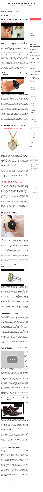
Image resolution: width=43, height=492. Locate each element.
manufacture (32, 172)
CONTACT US (10, 11)
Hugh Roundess (6, 22)
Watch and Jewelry (19, 22)
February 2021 (33, 112)
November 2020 (34, 119)
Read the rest (19, 68)
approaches (32, 152)
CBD (31, 156)
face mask (32, 164)
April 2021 (33, 107)
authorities (38, 152)
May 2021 (33, 105)
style (31, 183)
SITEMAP (16, 11)
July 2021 (32, 101)
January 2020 (33, 142)
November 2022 (34, 87)
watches (31, 190)
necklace (31, 174)
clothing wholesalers (34, 158)
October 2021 (33, 98)
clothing (34, 156)
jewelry (35, 170)
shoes (35, 179)
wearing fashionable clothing (33, 193)
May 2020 (33, 133)
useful (31, 185)
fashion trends (32, 166)
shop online (32, 181)
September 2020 (34, 124)
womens (31, 197)
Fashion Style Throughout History (11, 447)
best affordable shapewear (35, 154)
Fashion (17, 314)
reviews (31, 179)
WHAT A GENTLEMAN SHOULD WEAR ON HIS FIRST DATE (34, 64)
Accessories (18, 401)
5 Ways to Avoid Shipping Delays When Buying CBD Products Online (35, 71)
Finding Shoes (32, 81)
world (36, 197)
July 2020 (32, 128)
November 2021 (34, 96)
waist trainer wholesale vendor (34, 188)
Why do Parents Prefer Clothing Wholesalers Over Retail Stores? (35, 79)
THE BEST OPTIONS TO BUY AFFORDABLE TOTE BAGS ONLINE (35, 60)
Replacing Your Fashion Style (9, 313)
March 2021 (33, 110)
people (36, 174)
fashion (36, 164)
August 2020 (33, 126)
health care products (34, 168)
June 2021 (33, 103)
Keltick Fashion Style (21, 3)
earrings (35, 162)
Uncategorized (33, 37)
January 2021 (33, 114)
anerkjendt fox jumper (34, 150)
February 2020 (33, 140)
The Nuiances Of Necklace (8, 212)
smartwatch (38, 181)
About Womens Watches (8, 181)
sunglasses (35, 183)
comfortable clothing (34, 160)
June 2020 (33, 130)
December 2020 (34, 117)
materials (37, 172)
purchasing (32, 176)
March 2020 (33, 137)
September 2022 (34, 89)
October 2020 (33, 121)
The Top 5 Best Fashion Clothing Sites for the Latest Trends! (35, 55)
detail (31, 162)
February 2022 (33, 91)
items (31, 170)
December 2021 (34, 94)
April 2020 (33, 135)
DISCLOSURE (3, 11)
